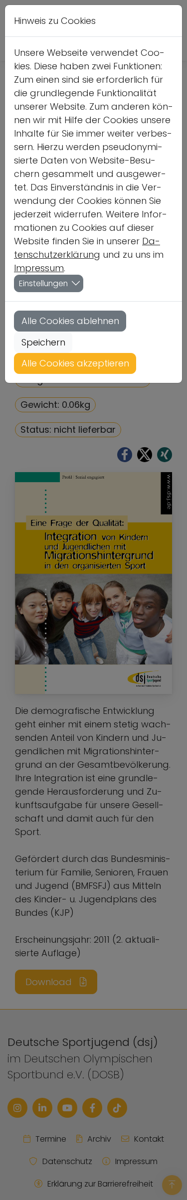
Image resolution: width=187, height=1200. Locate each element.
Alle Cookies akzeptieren (75, 363)
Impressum (39, 268)
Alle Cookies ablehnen (70, 321)
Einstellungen (43, 283)
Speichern (43, 342)
